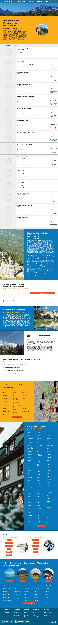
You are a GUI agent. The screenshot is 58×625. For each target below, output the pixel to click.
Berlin (29, 463)
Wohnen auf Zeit (17, 615)
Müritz (26, 587)
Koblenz (38, 502)
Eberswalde (30, 515)
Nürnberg (15, 412)
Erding (29, 521)
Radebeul (48, 467)
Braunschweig (30, 477)
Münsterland (27, 585)
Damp (29, 499)
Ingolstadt (39, 492)
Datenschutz (7, 612)
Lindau (38, 515)
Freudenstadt (39, 445)
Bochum (29, 469)
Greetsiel (38, 468)
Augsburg (5, 398)
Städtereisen (26, 609)
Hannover (39, 480)
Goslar (38, 465)
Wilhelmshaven (49, 511)
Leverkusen (39, 512)
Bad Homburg (30, 445)
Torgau (48, 498)
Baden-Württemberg (47, 612)
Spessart (47, 587)
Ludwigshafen (39, 521)
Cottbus (29, 493)
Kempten (38, 499)
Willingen (48, 513)
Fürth (14, 395)
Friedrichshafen (40, 447)
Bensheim (29, 461)
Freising (38, 444)
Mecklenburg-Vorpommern (48, 615)
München (28, 274)
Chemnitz (29, 489)
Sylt (33, 612)
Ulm (47, 504)
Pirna (48, 463)
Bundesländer (46, 609)
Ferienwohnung (16, 612)
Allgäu (5, 392)
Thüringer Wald (48, 591)
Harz (15, 588)
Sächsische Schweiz (36, 618)
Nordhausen (49, 451)
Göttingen (39, 467)
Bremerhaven (30, 480)
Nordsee (26, 591)
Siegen (48, 486)
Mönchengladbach (50, 441)
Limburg (38, 514)
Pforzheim (48, 461)
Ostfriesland (37, 587)
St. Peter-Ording (49, 492)
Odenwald (26, 600)
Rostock (48, 473)
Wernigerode (49, 507)
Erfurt (25, 618)
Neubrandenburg (50, 447)
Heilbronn (39, 484)
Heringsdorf (39, 487)
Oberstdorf (25, 395)
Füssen (38, 451)
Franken (15, 587)
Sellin (48, 483)
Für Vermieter (39, 1)
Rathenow (48, 469)
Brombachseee (6, 411)
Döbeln (29, 508)
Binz (28, 467)
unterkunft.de (24, 31)
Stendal (48, 491)
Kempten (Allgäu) (16, 402)
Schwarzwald (35, 616)
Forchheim (39, 438)
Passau (24, 398)
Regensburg (25, 399)
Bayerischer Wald (7, 402)
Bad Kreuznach (30, 448)
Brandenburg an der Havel (31, 475)
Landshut (15, 403)
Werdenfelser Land (26, 411)
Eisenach (29, 518)
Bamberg (5, 401)
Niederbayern (15, 411)
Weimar (48, 505)
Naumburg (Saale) (50, 445)
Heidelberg (39, 483)
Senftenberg (49, 485)
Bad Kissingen (6, 399)
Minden (48, 439)
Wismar (48, 514)
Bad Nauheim (30, 451)
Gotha (38, 462)
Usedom (47, 594)
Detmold (29, 505)
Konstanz (38, 505)
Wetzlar (48, 508)
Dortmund (29, 511)
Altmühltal (6, 395)
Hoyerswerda (39, 489)
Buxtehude (29, 486)
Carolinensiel (30, 487)
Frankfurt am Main (40, 439)
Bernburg (29, 464)
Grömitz (38, 471)
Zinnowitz (48, 520)
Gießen (38, 461)
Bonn (28, 473)
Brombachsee (6, 594)
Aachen (29, 432)
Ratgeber (31, 1)
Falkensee (39, 435)
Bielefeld (29, 466)
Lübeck (38, 517)
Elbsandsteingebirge (7, 600)
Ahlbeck (29, 435)
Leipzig (38, 511)
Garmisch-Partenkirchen (15, 399)
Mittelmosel (16, 598)
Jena (38, 493)
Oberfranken (25, 392)
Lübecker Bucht (17, 591)
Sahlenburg (49, 479)
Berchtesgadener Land (8, 405)
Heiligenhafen (39, 486)
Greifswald (39, 470)
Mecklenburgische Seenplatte (17, 596)
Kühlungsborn (39, 508)
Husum (38, 490)
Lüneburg (38, 518)
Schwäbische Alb (48, 585)
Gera (38, 458)
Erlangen (14, 392)
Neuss (48, 448)
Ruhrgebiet (37, 597)
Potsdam (48, 464)
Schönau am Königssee (27, 405)
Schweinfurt (25, 407)
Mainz (48, 432)
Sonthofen (25, 408)
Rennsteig (37, 591)
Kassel (38, 496)
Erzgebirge (16, 585)
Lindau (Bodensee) (16, 405)
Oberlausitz (27, 597)
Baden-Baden (30, 442)
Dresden (29, 512)
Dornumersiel (30, 509)
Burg (28, 484)
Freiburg (38, 442)
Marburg (48, 435)
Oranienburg (49, 457)
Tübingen (48, 501)
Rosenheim (25, 402)
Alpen (5, 585)
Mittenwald (15, 406)
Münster (48, 444)
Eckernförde (30, 517)
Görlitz (38, 464)
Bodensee (5, 408)
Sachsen (45, 616)
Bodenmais (6, 407)
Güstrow (38, 474)
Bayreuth (5, 404)
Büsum (29, 483)
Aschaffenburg (30, 438)
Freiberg (38, 441)
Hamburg (38, 477)
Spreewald (47, 588)
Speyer (48, 489)
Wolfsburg (48, 517)
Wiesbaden (48, 510)
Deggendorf (30, 502)
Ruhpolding (25, 404)
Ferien (24, 1)
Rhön (24, 401)
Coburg (5, 414)
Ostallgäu (37, 585)
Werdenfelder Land (49, 597)
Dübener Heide (6, 597)
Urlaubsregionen (36, 609)
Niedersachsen (46, 618)
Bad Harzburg (30, 444)
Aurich (29, 441)
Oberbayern (21, 314)
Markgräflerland (17, 594)
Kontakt (46, 1)
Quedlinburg (49, 466)
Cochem (29, 492)
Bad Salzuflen (30, 454)
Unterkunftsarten (17, 609)
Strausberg (48, 495)
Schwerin (48, 476)
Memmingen (15, 408)
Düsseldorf (29, 514)
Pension (19, 1)
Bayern (45, 611)
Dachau (29, 496)
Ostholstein (37, 588)
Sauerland (37, 600)
